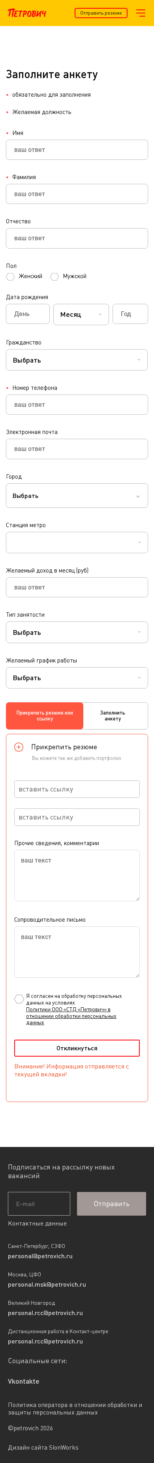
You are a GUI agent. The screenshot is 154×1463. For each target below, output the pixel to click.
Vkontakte (23, 1381)
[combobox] (81, 314)
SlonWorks (64, 1447)
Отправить (112, 1203)
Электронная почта (32, 431)
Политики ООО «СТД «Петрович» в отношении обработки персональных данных (71, 1016)
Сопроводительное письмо (50, 919)
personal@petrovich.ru (40, 1255)
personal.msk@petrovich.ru (47, 1284)
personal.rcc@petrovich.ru (45, 1312)
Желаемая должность (38, 112)
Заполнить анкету (112, 716)
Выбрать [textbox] (25, 495)
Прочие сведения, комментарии (56, 843)
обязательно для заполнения (48, 94)
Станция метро (26, 525)
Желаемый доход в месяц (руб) (47, 570)
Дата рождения (27, 297)
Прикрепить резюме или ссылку (45, 716)
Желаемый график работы (41, 660)
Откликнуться (77, 1047)
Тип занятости (25, 614)
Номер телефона (31, 387)
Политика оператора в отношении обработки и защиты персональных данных (75, 1408)
